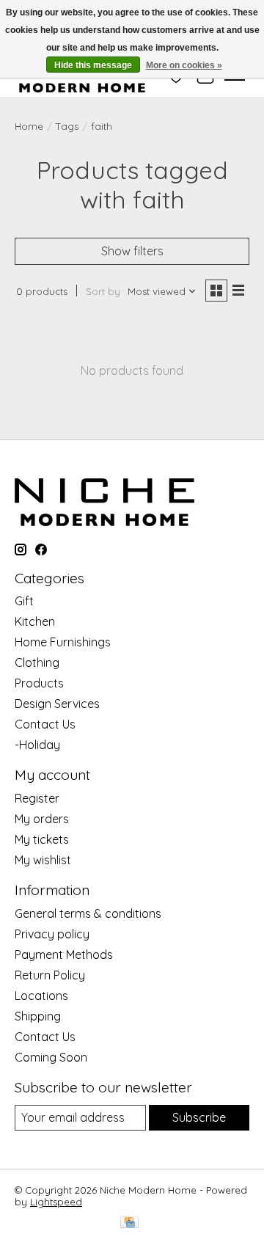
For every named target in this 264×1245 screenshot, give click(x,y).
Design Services (57, 703)
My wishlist (43, 859)
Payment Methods (64, 954)
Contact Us (45, 724)
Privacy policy (52, 934)
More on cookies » (184, 65)
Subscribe (199, 1117)
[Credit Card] (129, 1223)
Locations (41, 995)
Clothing (37, 662)
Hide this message (93, 65)
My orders (42, 818)
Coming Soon (51, 1057)
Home (29, 126)
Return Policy (50, 975)
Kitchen (35, 621)
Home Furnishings (63, 642)
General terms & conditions (88, 913)
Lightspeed (56, 1202)
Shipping (38, 1016)
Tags (67, 126)
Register (37, 798)
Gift (24, 601)
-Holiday (37, 744)
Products (39, 683)
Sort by (103, 291)
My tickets (42, 839)
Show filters (132, 251)
